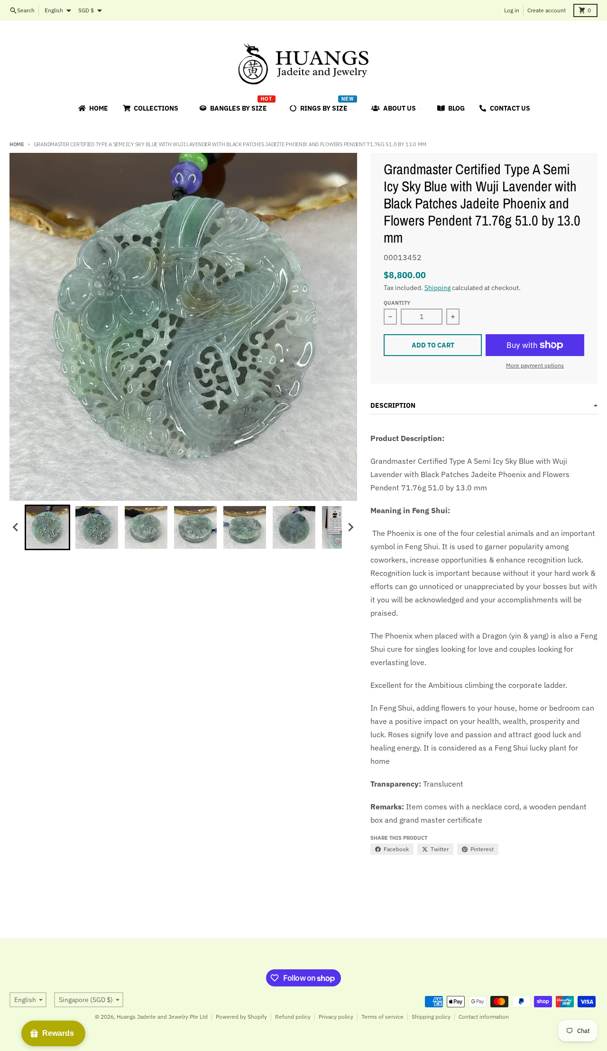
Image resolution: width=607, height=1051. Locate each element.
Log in (511, 10)
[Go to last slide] (16, 527)
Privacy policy (336, 1016)
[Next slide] (350, 527)
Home (16, 144)
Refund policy (293, 1016)
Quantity (397, 303)
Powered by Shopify (241, 1016)
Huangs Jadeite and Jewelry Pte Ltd (162, 1016)
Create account (546, 10)
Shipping (437, 287)
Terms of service (382, 1016)
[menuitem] (92, 108)
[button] (47, 527)
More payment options (535, 365)
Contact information (484, 1016)
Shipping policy (431, 1016)
